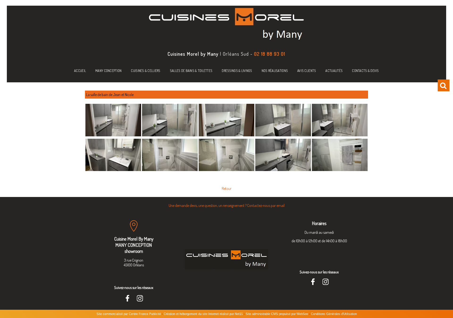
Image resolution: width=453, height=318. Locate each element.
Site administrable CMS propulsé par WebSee (277, 314)
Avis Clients (306, 71)
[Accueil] (226, 25)
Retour (226, 188)
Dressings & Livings (237, 71)
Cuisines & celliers (145, 71)
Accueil (80, 71)
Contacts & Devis (365, 71)
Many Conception (108, 71)
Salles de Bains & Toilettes (191, 71)
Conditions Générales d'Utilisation (334, 314)
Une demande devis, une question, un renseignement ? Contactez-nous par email (227, 205)
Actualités (334, 71)
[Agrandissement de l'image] (113, 135)
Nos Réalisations (275, 71)
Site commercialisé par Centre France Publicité (128, 314)
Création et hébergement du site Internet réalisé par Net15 (203, 314)
